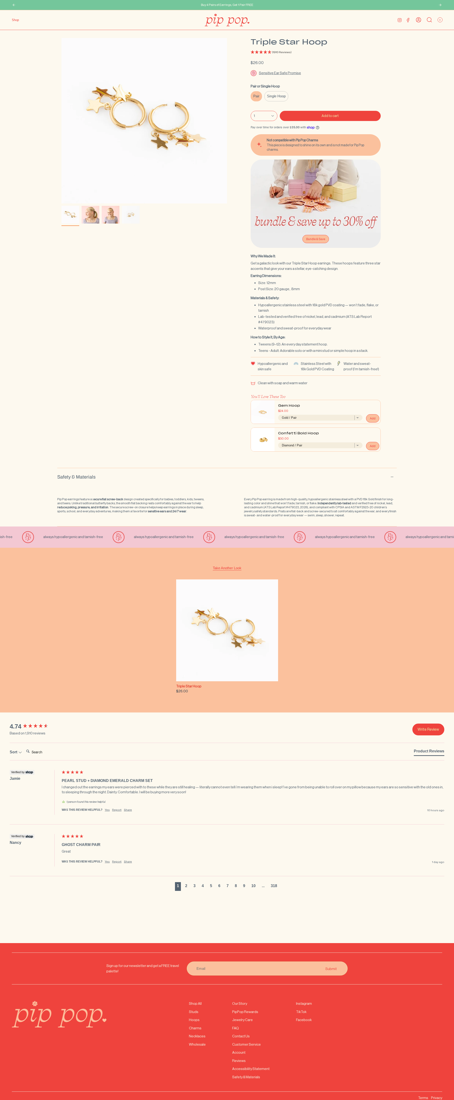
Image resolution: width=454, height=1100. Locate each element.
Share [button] (128, 809)
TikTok (301, 1012)
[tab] (429, 752)
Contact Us (241, 1036)
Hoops (194, 1020)
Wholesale (197, 1044)
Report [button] (117, 809)
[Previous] (14, 5)
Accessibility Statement (251, 1069)
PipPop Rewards (245, 1012)
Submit (331, 968)
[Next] (440, 5)
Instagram (304, 1003)
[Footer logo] (59, 1014)
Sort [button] (14, 752)
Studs (193, 1012)
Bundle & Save (315, 239)
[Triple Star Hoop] (227, 630)
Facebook (304, 1020)
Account (238, 1052)
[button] (316, 52)
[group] (34, 726)
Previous (61, 120)
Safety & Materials (76, 476)
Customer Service (246, 1044)
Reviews (239, 1061)
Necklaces (197, 1036)
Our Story (239, 1003)
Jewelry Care (242, 1020)
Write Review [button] (428, 729)
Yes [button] (107, 809)
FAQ (235, 1028)
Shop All (195, 1003)
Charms (195, 1028)
